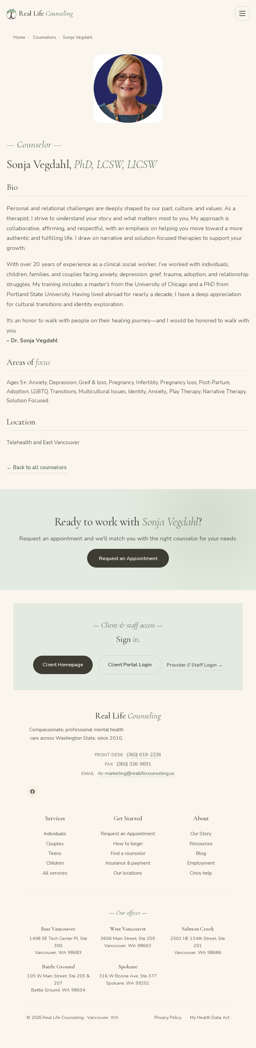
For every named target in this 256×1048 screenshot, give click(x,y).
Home (19, 37)
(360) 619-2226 (143, 754)
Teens (55, 853)
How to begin (128, 843)
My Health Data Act (209, 1018)
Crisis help (201, 873)
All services (54, 873)
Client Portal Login (130, 664)
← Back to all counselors (36, 467)
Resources (201, 843)
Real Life (46, 13)
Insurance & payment (128, 863)
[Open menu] (242, 13)
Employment (201, 863)
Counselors (44, 37)
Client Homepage (62, 664)
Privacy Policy (168, 1018)
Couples (55, 843)
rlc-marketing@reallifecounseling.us (136, 773)
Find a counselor (128, 853)
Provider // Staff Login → (195, 665)
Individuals (55, 833)
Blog (201, 853)
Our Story (200, 833)
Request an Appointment (128, 558)
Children (55, 863)
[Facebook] (32, 791)
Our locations (128, 873)
